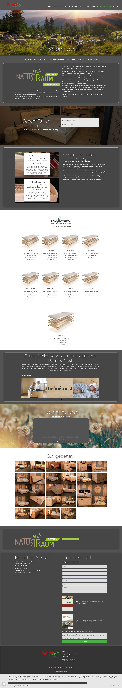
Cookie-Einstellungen (61, 672)
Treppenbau (86, 6)
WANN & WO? (68, 125)
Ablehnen (25, 683)
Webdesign (69, 667)
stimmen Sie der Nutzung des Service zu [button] (71, 638)
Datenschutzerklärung (86, 631)
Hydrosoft (95, 6)
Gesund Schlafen (106, 6)
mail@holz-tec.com (27, 572)
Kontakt (116, 6)
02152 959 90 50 (70, 659)
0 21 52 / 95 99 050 (31, 570)
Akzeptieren (64, 683)
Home (50, 6)
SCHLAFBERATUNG (70, 120)
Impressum (52, 667)
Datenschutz (61, 667)
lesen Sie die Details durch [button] (83, 637)
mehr (103, 683)
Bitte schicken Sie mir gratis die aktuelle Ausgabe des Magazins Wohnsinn (89, 621)
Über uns (56, 6)
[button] (80, 120)
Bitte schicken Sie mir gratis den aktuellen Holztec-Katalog (90, 603)
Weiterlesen (27, 375)
